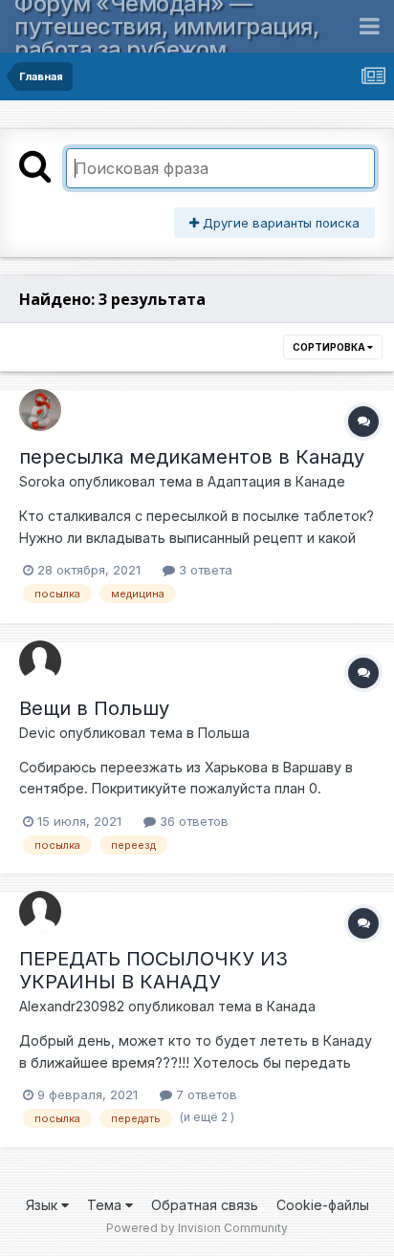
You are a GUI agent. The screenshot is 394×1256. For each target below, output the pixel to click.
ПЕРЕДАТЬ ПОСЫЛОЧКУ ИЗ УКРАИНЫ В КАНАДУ (153, 970)
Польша (224, 733)
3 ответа (203, 569)
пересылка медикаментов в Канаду (191, 456)
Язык (43, 1205)
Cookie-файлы (322, 1205)
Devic (37, 733)
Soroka (42, 481)
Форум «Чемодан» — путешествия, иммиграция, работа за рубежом (166, 26)
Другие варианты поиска (279, 222)
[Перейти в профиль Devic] (40, 661)
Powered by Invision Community (197, 1228)
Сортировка (330, 347)
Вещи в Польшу (94, 708)
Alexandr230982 (71, 1006)
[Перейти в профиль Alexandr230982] (40, 912)
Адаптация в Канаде (276, 481)
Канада (291, 1006)
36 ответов (192, 821)
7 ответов (204, 1094)
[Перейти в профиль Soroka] (40, 410)
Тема (106, 1205)
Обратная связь (204, 1205)
